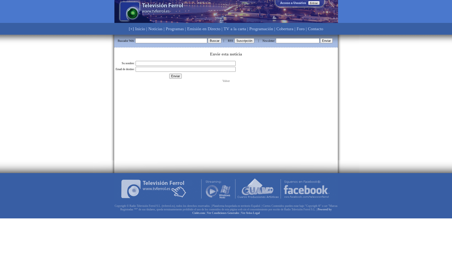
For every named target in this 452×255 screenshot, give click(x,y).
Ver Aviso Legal (250, 213)
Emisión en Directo (203, 28)
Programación (261, 28)
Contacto (315, 28)
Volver (226, 81)
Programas (175, 28)
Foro (301, 28)
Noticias (155, 28)
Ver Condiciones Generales (223, 213)
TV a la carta (235, 28)
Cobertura (284, 28)
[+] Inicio (137, 28)
